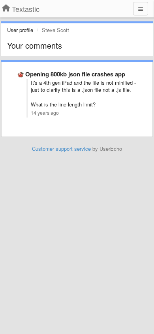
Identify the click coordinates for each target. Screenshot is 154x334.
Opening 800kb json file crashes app (75, 74)
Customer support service (61, 148)
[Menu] (140, 8)
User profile (20, 30)
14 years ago (45, 112)
